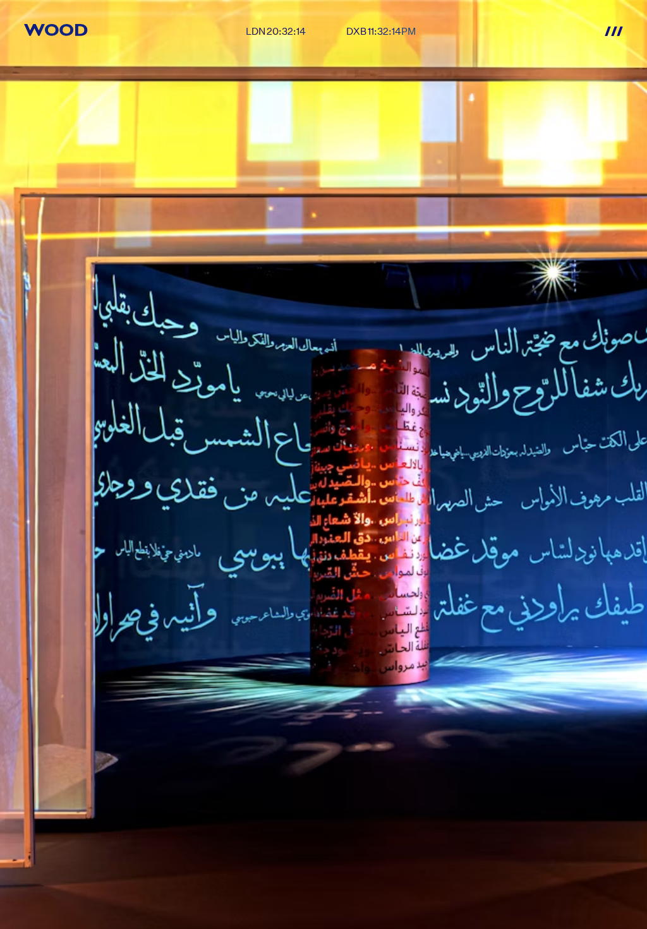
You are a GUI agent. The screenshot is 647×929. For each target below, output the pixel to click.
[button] (613, 31)
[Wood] (56, 30)
